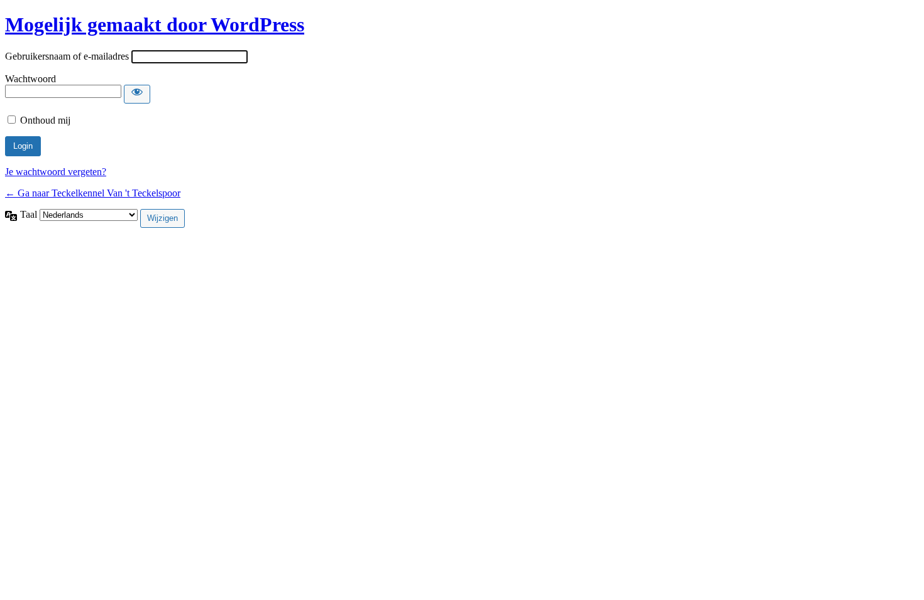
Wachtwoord (30, 78)
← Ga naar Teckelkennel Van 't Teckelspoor (92, 193)
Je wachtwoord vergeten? (55, 171)
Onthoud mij (45, 120)
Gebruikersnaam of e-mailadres (67, 56)
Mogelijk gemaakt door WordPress (154, 24)
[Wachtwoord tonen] (137, 94)
